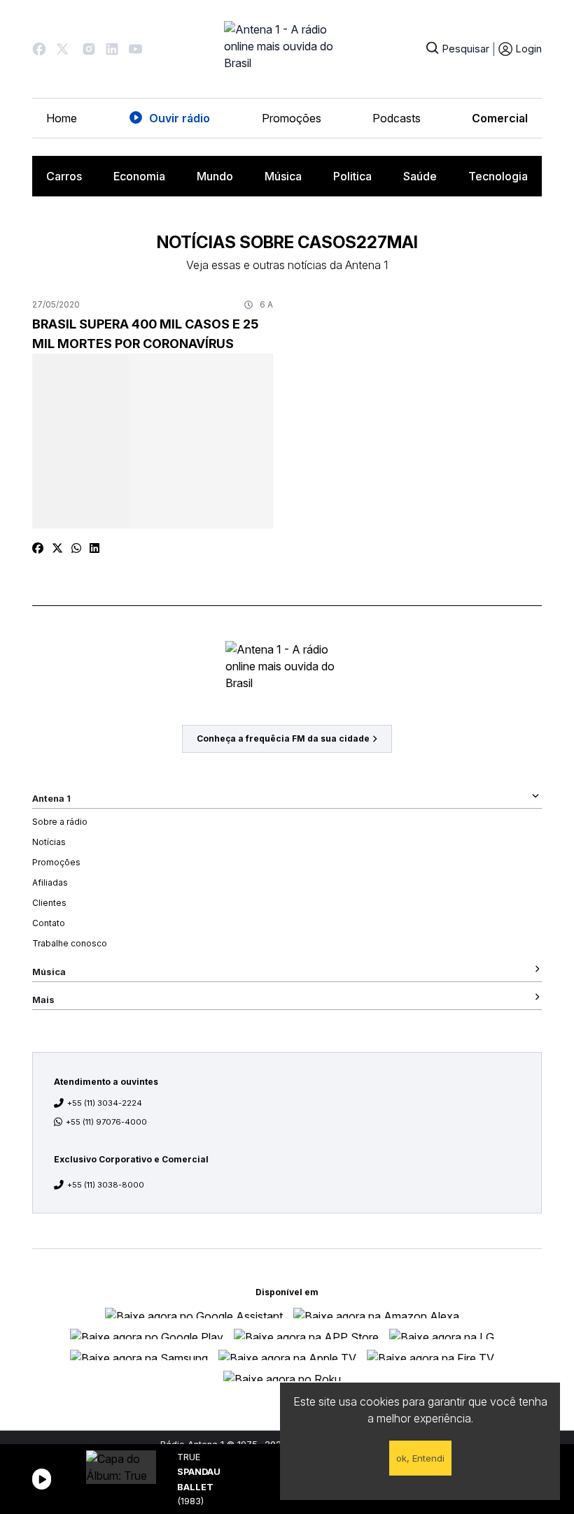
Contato (48, 923)
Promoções (291, 118)
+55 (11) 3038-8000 (105, 1185)
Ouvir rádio (179, 118)
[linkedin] (94, 548)
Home (61, 118)
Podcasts (396, 118)
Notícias (49, 842)
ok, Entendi (420, 1458)
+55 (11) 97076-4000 (106, 1122)
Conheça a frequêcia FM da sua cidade (283, 738)
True (188, 1457)
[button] (39, 49)
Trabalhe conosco (69, 943)
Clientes (49, 902)
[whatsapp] (76, 548)
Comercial (500, 118)
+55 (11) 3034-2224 (104, 1103)
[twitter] (57, 548)
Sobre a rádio (60, 821)
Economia (139, 176)
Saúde (420, 176)
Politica (352, 176)
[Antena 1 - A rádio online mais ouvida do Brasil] (287, 49)
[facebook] (37, 548)
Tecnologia (498, 176)
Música (283, 176)
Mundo (215, 176)
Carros (64, 176)
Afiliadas (50, 882)
